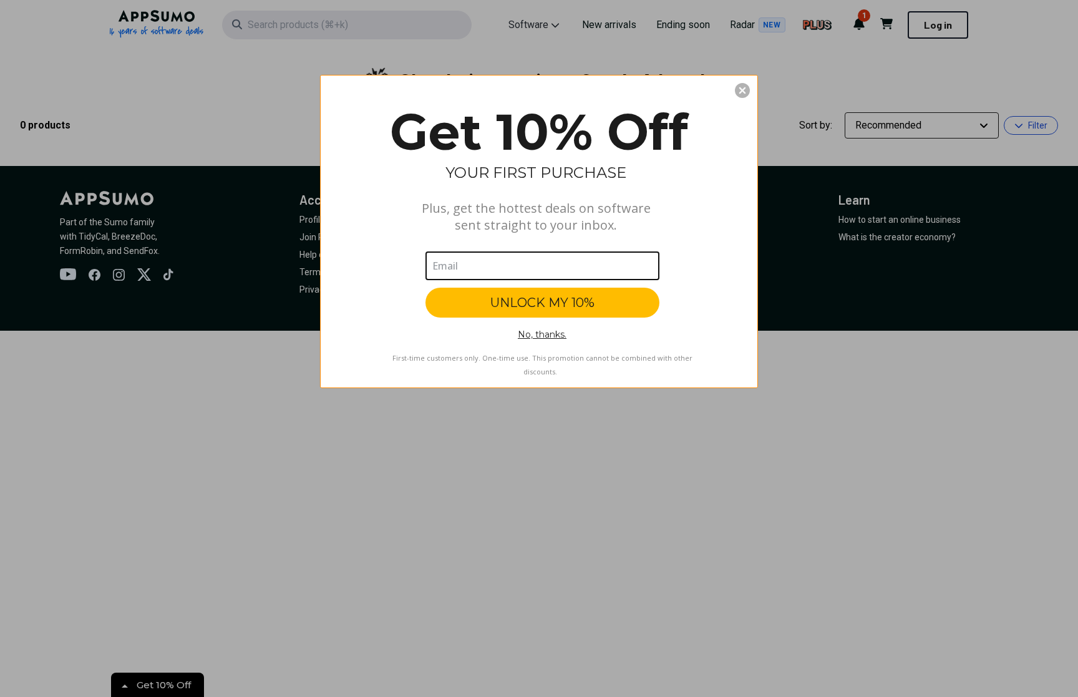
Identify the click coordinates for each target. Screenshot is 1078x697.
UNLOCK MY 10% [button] (542, 302)
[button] (742, 90)
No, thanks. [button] (542, 334)
